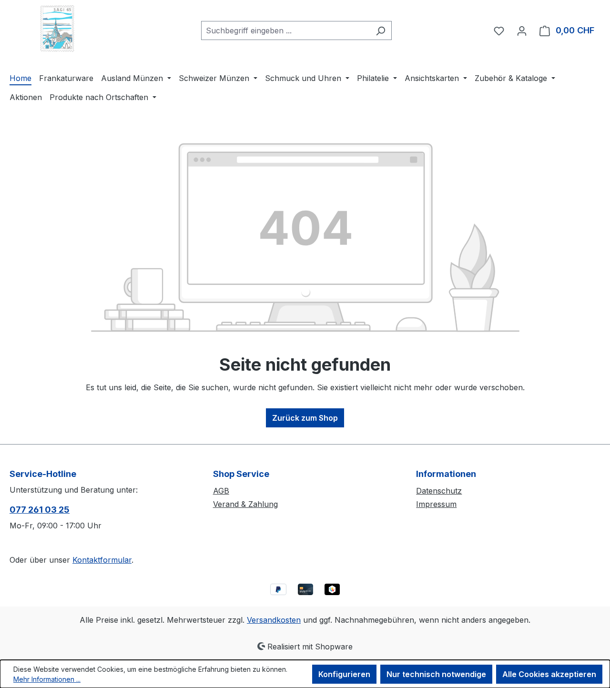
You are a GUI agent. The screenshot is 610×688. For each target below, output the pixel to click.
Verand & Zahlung (245, 504)
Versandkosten (274, 620)
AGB (221, 491)
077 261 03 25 (40, 510)
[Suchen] (380, 30)
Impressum (436, 504)
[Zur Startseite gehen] (57, 28)
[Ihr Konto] (521, 30)
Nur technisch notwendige (436, 674)
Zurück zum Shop (305, 418)
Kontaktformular (102, 560)
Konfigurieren (344, 674)
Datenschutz (439, 491)
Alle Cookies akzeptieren (549, 674)
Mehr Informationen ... (47, 679)
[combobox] (285, 30)
